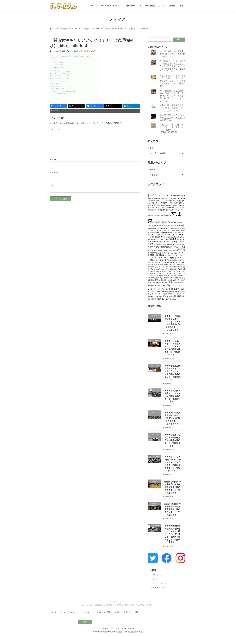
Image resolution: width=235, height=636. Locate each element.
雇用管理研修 (162, 222)
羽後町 (156, 273)
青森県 (175, 250)
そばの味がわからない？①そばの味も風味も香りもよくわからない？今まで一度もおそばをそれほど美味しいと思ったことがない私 (172, 66)
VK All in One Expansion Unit (133, 632)
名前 (53, 160)
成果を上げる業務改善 (175, 264)
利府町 (159, 209)
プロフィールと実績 (103, 612)
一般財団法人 (179, 291)
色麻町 (180, 269)
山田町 (180, 260)
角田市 (161, 275)
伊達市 (175, 282)
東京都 (154, 299)
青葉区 (160, 298)
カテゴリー (153, 148)
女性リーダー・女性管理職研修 (163, 293)
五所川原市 (169, 269)
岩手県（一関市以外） (160, 203)
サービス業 (153, 241)
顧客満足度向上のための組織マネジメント (163, 200)
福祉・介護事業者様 (171, 228)
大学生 (175, 244)
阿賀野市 (159, 244)
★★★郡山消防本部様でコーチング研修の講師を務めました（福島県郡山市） (172, 396)
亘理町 (159, 241)
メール (54, 172)
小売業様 (163, 280)
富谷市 (155, 222)
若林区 (156, 264)
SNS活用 (152, 232)
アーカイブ (153, 170)
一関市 (181, 225)
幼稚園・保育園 (163, 250)
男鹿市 (152, 230)
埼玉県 (155, 282)
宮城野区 (155, 253)
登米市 (166, 271)
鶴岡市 (166, 264)
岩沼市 (162, 207)
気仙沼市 (175, 260)
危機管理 (157, 237)
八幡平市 (171, 291)
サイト (52, 185)
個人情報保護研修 (177, 195)
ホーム (54, 612)
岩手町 (168, 222)
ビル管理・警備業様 (178, 205)
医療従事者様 (161, 228)
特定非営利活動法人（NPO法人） (170, 247)
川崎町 (150, 228)
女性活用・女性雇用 (165, 205)
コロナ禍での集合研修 (162, 291)
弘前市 (182, 237)
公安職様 (173, 296)
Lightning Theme (116, 632)
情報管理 (169, 244)
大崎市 (171, 266)
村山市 (169, 280)
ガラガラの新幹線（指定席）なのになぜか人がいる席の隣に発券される (172, 53)
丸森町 (154, 225)
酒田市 (154, 209)
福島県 (172, 277)
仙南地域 (168, 215)
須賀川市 (156, 277)
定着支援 (156, 247)
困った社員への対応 (154, 207)
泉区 (176, 225)
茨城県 (173, 237)
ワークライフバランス (165, 195)
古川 (151, 282)
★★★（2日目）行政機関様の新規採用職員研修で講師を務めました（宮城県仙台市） (172, 487)
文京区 (150, 209)
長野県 (152, 273)
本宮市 (164, 282)
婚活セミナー (152, 234)
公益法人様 (157, 215)
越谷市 (156, 250)
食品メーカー (173, 271)
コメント (55, 129)
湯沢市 (173, 225)
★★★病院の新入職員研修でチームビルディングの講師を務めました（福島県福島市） (172, 418)
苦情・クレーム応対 (163, 239)
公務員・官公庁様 (156, 255)
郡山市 (164, 244)
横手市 (159, 282)
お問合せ (127, 612)
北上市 (157, 232)
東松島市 (161, 264)
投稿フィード (156, 579)
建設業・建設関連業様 (163, 225)
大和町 (163, 215)
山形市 (156, 205)
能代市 (175, 266)
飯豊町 (163, 209)
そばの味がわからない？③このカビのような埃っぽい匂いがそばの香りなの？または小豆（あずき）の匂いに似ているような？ (172, 95)
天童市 (179, 239)
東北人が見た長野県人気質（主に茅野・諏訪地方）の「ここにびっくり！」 (171, 107)
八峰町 (177, 209)
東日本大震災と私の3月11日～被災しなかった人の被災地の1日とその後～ (172, 117)
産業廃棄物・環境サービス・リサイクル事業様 (168, 198)
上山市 (150, 299)
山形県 (169, 282)
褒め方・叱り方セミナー (158, 269)
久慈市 (172, 209)
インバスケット (155, 257)
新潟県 (152, 271)
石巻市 (180, 266)
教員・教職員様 (164, 277)
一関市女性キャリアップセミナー (175, 207)
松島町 (152, 247)
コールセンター (177, 293)
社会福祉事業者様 (176, 280)
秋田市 (171, 289)
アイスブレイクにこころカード (173, 253)
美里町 (181, 277)
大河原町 (161, 273)
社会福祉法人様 (159, 271)
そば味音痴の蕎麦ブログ (171, 299)
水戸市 (168, 209)
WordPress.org (157, 587)
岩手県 (181, 249)
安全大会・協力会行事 (167, 234)
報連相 (176, 277)
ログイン (155, 575)
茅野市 (158, 285)
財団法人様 (180, 296)
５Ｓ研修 (173, 222)
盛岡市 (154, 239)
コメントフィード (158, 583)
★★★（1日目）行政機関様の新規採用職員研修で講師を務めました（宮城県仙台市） (172, 509)
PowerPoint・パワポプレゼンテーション (172, 232)
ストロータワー (166, 241)
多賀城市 (161, 253)
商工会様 (170, 275)
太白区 (177, 237)
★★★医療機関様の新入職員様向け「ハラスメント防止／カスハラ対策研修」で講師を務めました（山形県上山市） (172, 534)
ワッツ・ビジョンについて (70, 612)
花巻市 (172, 262)
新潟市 (150, 239)
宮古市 (170, 250)
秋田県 (179, 244)
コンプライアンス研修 (162, 289)
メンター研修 (164, 266)
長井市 (166, 275)
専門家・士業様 (165, 237)
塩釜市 (175, 269)
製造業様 (172, 239)
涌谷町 (154, 228)
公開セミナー (87, 612)
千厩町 (176, 275)
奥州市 (179, 200)
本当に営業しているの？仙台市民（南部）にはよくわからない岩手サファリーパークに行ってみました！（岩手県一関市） (172, 81)
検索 (179, 39)
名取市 (176, 262)
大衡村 (172, 203)
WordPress (104, 632)
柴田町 (150, 253)
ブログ (117, 612)
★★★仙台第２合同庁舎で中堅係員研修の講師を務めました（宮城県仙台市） (172, 440)
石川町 (158, 280)
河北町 (158, 234)
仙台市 (153, 195)
